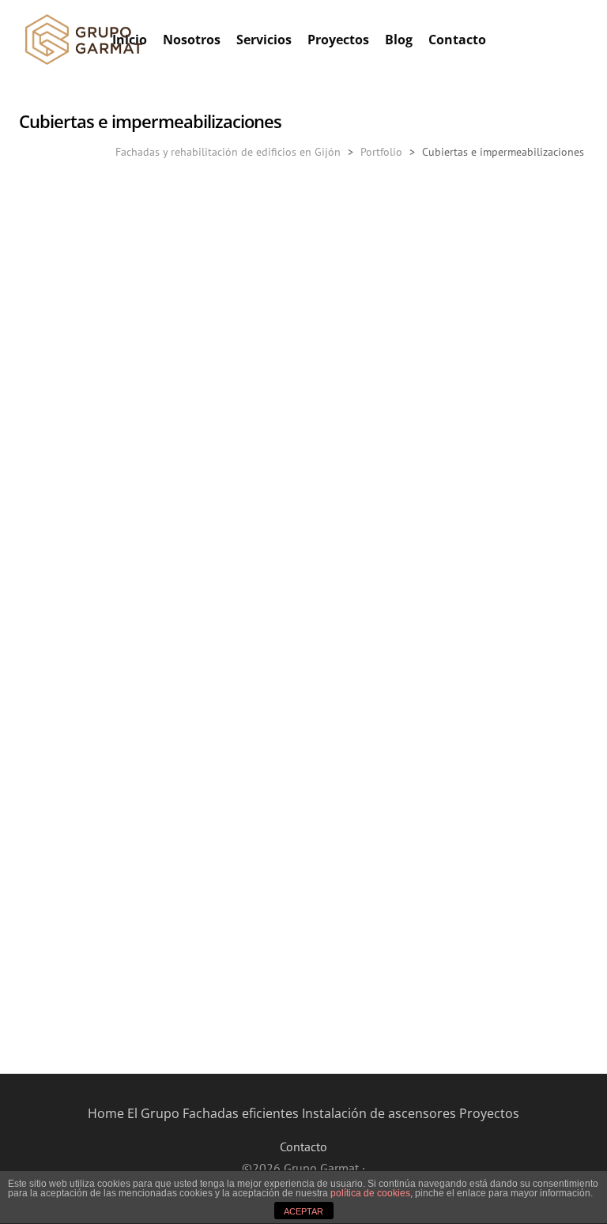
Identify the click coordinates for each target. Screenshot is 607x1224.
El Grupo (153, 1113)
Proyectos (489, 1113)
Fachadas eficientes (241, 1113)
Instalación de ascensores (379, 1113)
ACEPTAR (303, 1211)
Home (106, 1113)
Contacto (303, 1146)
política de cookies (370, 1193)
